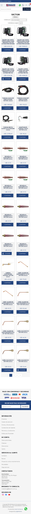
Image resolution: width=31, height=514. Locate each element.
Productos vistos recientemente (11, 461)
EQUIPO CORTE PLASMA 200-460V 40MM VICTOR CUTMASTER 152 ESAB (23, 71)
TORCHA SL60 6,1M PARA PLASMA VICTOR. (8, 99)
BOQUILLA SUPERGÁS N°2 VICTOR (23, 216)
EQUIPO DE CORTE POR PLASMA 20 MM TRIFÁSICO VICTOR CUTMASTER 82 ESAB (23, 42)
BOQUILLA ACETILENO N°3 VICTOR (8, 187)
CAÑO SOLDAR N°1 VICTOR (8, 361)
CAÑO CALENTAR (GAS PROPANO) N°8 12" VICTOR (8, 332)
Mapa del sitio (5, 467)
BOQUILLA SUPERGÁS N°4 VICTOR (23, 245)
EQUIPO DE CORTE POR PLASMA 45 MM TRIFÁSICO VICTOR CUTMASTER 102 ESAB (8, 71)
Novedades (5, 464)
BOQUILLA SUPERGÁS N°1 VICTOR (8, 216)
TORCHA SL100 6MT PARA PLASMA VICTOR (23, 99)
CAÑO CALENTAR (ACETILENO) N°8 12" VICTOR (8, 303)
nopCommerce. (19, 509)
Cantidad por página (13, 23)
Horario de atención (7, 422)
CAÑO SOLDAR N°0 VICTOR (23, 331)
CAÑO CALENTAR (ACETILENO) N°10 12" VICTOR (23, 274)
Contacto (4, 455)
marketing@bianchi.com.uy (9, 489)
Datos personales (6, 440)
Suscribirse (25, 406)
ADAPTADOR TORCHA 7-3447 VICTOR (23, 128)
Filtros (15, 17)
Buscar (28, 9)
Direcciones (5, 446)
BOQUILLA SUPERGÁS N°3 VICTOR (7, 245)
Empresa (4, 419)
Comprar (7, 50)
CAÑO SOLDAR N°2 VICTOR (23, 361)
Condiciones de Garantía (8, 427)
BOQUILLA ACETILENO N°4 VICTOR (23, 187)
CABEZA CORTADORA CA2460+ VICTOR (8, 274)
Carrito (3, 449)
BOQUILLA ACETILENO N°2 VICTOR (23, 158)
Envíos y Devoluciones (8, 425)
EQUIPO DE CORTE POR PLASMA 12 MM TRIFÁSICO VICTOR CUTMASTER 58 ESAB (8, 42)
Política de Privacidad (7, 433)
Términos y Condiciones (8, 430)
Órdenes (4, 443)
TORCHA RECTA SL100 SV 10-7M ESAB (8, 128)
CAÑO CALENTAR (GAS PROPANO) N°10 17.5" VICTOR (23, 303)
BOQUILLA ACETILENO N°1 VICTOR (8, 158)
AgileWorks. (19, 511)
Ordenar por (7, 19)
